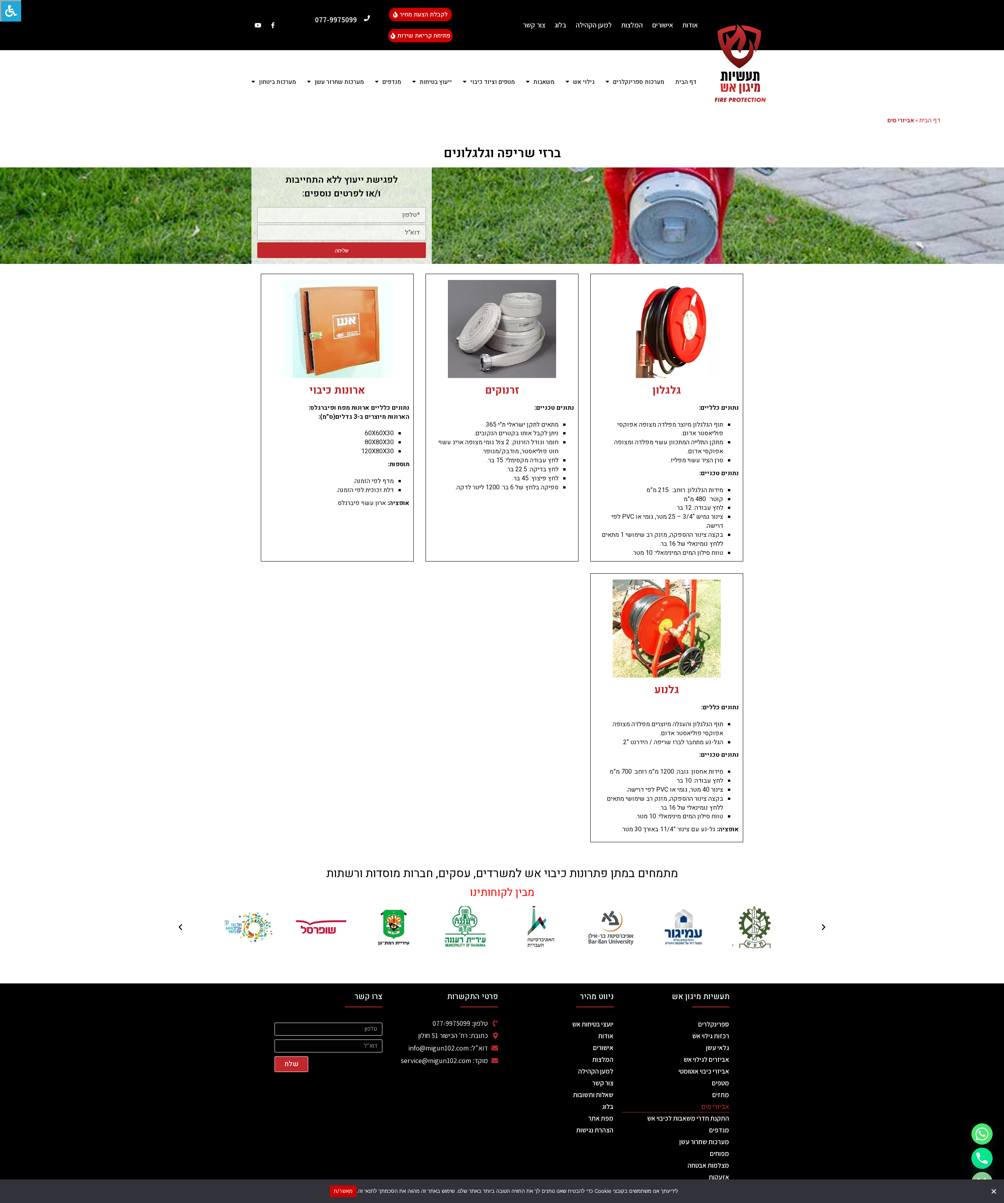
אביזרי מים (715, 1106)
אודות (690, 24)
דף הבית (686, 82)
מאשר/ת (343, 1191)
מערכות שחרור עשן (704, 1142)
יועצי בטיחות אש (592, 1024)
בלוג (560, 24)
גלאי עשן (717, 1047)
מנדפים (719, 1130)
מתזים (720, 1094)
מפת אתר (600, 1118)
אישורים (662, 24)
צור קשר (534, 24)
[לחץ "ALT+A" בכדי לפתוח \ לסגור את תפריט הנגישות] (10, 11)
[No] (994, 1191)
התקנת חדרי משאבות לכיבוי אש (688, 1118)
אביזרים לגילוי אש (706, 1059)
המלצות (632, 24)
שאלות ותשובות (593, 1094)
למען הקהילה (594, 24)
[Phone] (982, 1158)
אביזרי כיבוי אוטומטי (703, 1071)
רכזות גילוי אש (710, 1036)
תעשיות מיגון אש (700, 996)
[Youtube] (257, 25)
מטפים (720, 1083)
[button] (824, 927)
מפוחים (719, 1153)
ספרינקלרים (713, 1024)
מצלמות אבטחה (708, 1165)
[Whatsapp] (982, 1134)
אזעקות (719, 1177)
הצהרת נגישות (594, 1130)
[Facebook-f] (272, 25)
